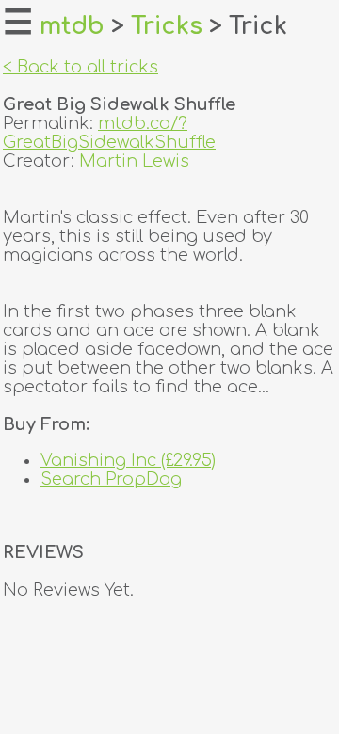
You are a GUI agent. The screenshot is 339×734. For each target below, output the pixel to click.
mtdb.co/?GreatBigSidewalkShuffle (109, 133)
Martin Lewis (134, 161)
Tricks (166, 26)
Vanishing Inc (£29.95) (128, 460)
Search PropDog (111, 479)
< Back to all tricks (80, 66)
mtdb (72, 26)
